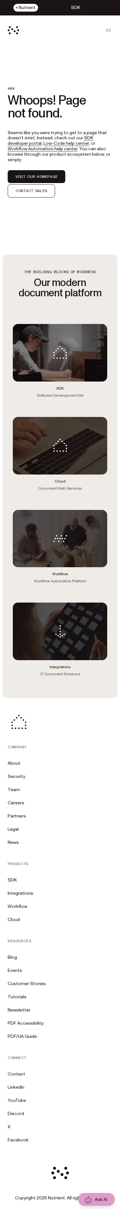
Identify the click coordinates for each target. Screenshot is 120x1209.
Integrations (20, 893)
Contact (16, 1074)
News (13, 842)
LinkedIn (16, 1087)
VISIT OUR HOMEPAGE (36, 177)
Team (14, 790)
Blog (12, 957)
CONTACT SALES (31, 191)
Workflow (17, 906)
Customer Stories (27, 984)
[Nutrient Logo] (13, 30)
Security (16, 776)
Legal (13, 829)
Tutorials (17, 997)
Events (15, 970)
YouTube (17, 1100)
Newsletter (19, 1010)
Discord (16, 1114)
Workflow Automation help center (42, 149)
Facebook (18, 1140)
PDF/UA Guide (22, 1036)
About (14, 763)
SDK (12, 880)
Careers (16, 803)
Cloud (14, 920)
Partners (17, 816)
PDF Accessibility (26, 1023)
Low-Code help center (66, 143)
